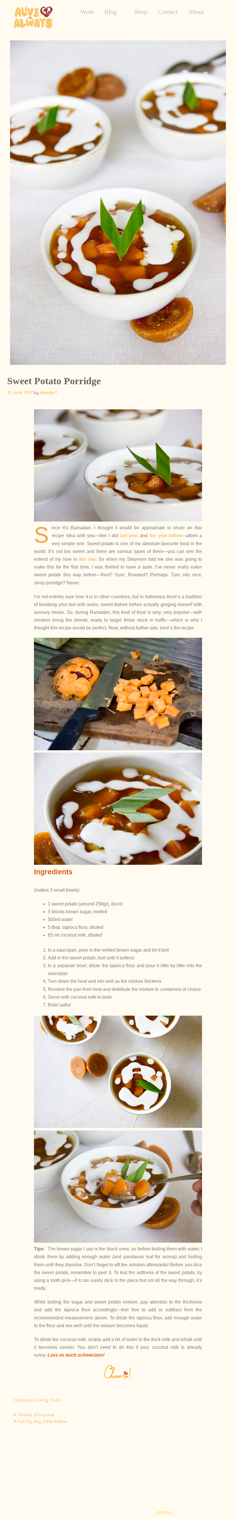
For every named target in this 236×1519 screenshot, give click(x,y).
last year (129, 535)
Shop (140, 11)
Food (55, 1400)
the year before (166, 535)
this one (87, 559)
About (196, 11)
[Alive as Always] (33, 16)
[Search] (218, 11)
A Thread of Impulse (34, 1414)
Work (87, 11)
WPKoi (165, 1512)
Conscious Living (31, 1400)
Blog (110, 11)
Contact (168, 11)
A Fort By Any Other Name (40, 1421)
